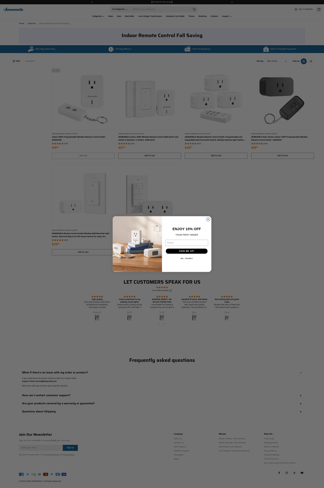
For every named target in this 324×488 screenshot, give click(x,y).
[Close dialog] (208, 219)
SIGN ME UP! (186, 251)
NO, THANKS (187, 258)
